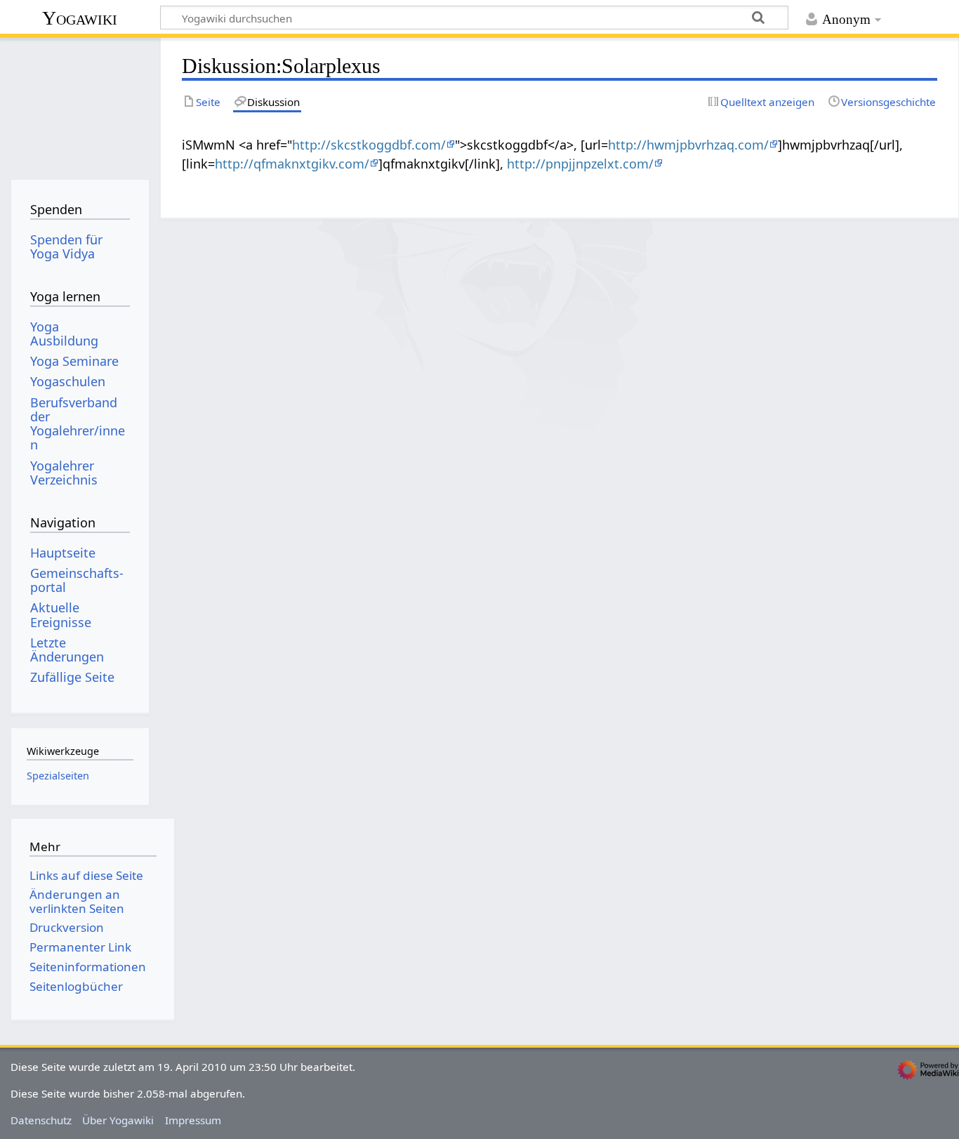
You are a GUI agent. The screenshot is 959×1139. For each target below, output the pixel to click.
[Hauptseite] (79, 103)
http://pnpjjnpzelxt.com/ (580, 163)
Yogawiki (79, 18)
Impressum (193, 1120)
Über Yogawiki (118, 1120)
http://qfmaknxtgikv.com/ (292, 163)
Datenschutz (41, 1120)
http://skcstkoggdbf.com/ (369, 144)
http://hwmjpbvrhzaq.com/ (688, 144)
